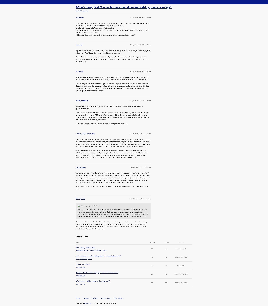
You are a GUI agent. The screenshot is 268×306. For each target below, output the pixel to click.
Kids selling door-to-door (85, 247)
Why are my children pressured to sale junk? (93, 281)
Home (78, 298)
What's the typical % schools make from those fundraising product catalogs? (124, 7)
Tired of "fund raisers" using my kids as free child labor (97, 273)
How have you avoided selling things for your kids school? (98, 256)
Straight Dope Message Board (11, 2)
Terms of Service (106, 298)
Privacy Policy (118, 298)
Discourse (87, 303)
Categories (85, 298)
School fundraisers (83, 264)
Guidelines (94, 298)
